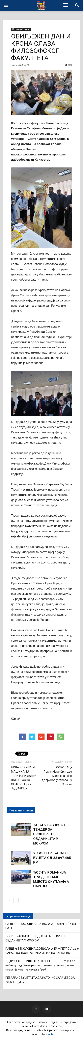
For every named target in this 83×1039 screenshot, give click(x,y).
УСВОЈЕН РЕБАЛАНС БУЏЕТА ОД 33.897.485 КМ (52, 857)
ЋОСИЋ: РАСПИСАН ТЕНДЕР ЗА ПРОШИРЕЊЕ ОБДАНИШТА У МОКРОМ (49, 834)
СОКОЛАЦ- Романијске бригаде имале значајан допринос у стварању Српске (57, 776)
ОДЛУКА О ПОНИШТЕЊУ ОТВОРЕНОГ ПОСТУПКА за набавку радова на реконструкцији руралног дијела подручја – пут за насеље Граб (40, 965)
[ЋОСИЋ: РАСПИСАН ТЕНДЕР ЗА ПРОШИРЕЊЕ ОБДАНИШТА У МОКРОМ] (21, 829)
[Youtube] (47, 1009)
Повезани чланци (21, 810)
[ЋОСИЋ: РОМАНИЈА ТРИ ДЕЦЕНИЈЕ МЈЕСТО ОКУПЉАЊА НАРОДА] (21, 877)
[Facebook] (36, 1009)
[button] (77, 5)
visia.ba (50, 1034)
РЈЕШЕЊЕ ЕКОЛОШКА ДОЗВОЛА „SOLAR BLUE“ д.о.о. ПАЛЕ (41, 926)
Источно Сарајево (20, 29)
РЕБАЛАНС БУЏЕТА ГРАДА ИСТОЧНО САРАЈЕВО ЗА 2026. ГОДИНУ (40, 980)
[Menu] (66, 5)
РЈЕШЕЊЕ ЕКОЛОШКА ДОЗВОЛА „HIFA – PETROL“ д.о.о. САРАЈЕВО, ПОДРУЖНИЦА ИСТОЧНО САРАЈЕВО (42, 950)
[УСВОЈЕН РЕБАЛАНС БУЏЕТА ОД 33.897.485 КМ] (21, 858)
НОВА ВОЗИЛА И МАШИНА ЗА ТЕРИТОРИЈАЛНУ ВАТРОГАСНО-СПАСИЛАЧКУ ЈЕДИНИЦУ (23, 778)
